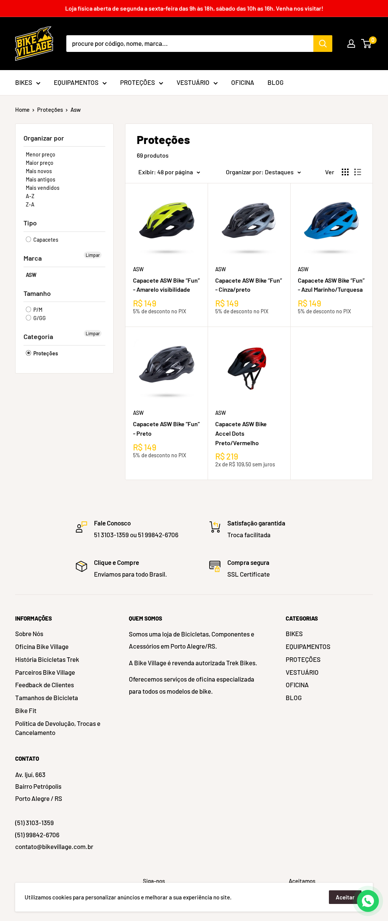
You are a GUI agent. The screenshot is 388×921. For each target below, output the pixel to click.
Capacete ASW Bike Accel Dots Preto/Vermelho (241, 433)
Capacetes (45, 239)
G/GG (39, 318)
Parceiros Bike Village (45, 672)
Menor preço (40, 154)
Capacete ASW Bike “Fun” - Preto (166, 428)
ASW (31, 275)
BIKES (294, 633)
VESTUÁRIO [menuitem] (193, 82)
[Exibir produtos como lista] (357, 172)
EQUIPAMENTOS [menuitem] (76, 82)
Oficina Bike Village (42, 646)
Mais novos (39, 171)
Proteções (50, 109)
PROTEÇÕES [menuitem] (137, 82)
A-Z (30, 196)
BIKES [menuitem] (23, 82)
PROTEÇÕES (303, 659)
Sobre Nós (29, 633)
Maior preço (39, 162)
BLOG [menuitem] (275, 82)
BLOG (294, 697)
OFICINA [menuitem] (242, 82)
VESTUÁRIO (302, 672)
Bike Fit (25, 710)
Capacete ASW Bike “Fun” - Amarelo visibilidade (166, 285)
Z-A (30, 204)
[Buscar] (322, 43)
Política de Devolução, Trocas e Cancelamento (57, 727)
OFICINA (297, 684)
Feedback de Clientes (44, 684)
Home (22, 109)
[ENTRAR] (351, 43)
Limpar (93, 255)
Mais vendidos (42, 188)
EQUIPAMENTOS (308, 646)
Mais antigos (40, 179)
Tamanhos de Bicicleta (46, 697)
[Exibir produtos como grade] (345, 172)
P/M (37, 309)
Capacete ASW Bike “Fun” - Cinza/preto (248, 285)
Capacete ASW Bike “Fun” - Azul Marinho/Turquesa (331, 285)
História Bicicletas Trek (47, 659)
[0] (366, 43)
